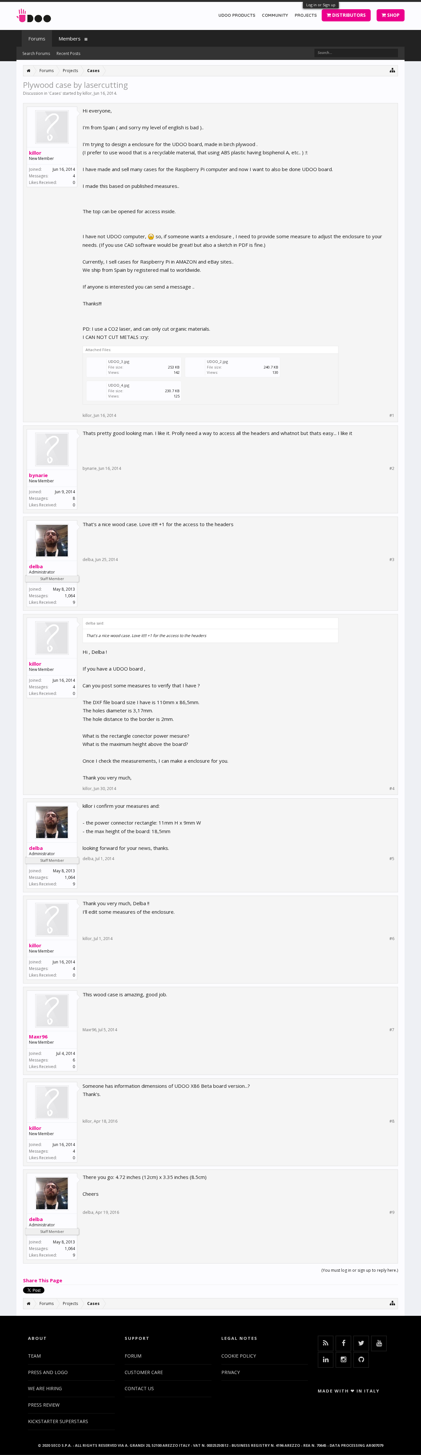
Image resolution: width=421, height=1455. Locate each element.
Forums (36, 38)
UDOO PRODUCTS (236, 15)
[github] (361, 1360)
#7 (391, 1030)
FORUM (133, 1356)
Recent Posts (68, 53)
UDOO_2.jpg (217, 361)
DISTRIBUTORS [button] (348, 15)
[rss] (326, 1343)
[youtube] (379, 1343)
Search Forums (36, 53)
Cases (55, 93)
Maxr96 (38, 1036)
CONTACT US (139, 1388)
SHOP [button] (393, 15)
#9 (391, 1212)
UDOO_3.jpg (118, 361)
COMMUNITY (275, 15)
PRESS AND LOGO (48, 1372)
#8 (391, 1121)
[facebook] (343, 1343)
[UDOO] (33, 14)
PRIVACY (230, 1372)
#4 (391, 788)
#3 (391, 559)
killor (87, 93)
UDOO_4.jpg (118, 385)
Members (70, 38)
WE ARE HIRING (45, 1388)
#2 (391, 468)
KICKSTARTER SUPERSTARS (58, 1421)
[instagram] (343, 1360)
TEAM (34, 1356)
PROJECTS (306, 15)
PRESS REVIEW (44, 1405)
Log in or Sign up (320, 4)
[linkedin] (326, 1360)
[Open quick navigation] (392, 70)
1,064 (70, 596)
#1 (391, 415)
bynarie (38, 475)
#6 (391, 938)
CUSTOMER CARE (144, 1372)
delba (36, 566)
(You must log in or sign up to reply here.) (359, 1270)
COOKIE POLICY (238, 1356)
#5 (391, 858)
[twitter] (361, 1343)
